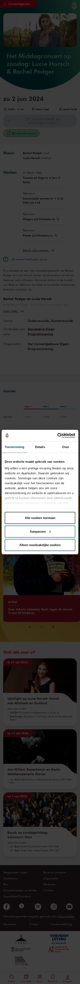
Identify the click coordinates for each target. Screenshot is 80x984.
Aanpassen (38, 531)
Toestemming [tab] (14, 447)
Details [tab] (40, 447)
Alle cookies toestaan (40, 518)
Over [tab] (65, 447)
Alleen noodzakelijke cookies (40, 545)
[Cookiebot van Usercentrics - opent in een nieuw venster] (57, 435)
